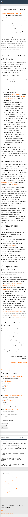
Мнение (3, 441)
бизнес (2, 445)
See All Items (23, 437)
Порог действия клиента (9, 487)
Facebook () (4, 425)
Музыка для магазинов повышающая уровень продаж (13, 443)
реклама (3, 451)
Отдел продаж (22, 441)
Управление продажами (14, 13)
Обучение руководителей (10, 489)
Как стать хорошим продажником (12, 491)
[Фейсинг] (5, 387)
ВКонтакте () (5, 423)
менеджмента (6, 289)
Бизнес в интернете (9, 445)
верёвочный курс (21, 317)
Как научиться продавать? (9, 411)
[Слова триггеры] (7, 381)
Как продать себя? (8, 481)
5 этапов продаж (7, 483)
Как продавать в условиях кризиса (11, 406)
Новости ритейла (14, 441)
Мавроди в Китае (7, 402)
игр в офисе (15, 315)
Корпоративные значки (8, 392)
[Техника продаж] (2, 2)
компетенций (15, 94)
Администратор (5, 369)
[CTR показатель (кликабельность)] (12, 376)
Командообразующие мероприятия (12, 311)
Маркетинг (3, 463)
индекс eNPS (11, 245)
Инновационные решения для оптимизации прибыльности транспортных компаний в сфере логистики (12, 459)
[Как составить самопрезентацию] (12, 395)
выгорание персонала (7, 182)
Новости (3, 13)
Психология (4, 441)
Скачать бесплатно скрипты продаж (13, 493)
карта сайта (4, 510)
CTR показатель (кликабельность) (10, 378)
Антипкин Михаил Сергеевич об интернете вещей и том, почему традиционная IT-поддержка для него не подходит (13, 448)
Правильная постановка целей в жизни (13, 485)
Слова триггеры (6, 383)
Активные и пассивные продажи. (10, 414)
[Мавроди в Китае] (8, 400)
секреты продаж (11, 441)
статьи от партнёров (10, 451)
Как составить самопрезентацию (10, 397)
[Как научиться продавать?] (10, 409)
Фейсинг (4, 388)
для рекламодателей (7, 513)
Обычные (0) (4, 427)
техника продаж (20, 451)
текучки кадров (16, 184)
